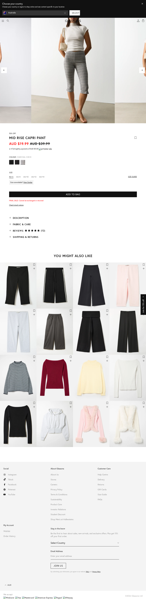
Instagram (12, 474)
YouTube (11, 494)
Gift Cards (102, 489)
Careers (54, 484)
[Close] (142, 3)
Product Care (56, 504)
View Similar (27, 182)
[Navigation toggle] (3, 21)
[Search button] (8, 21)
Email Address (57, 551)
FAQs (100, 499)
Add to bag (73, 194)
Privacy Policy (96, 572)
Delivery (101, 479)
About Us (55, 474)
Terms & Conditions (59, 494)
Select (75, 13)
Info (50, 149)
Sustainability (56, 499)
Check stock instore (16, 205)
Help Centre (103, 474)
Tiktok (10, 479)
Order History (9, 536)
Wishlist (6, 531)
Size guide (132, 177)
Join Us (58, 565)
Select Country (58, 542)
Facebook (12, 484)
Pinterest (11, 489)
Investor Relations (58, 509)
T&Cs (87, 572)
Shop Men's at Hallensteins (62, 519)
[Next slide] (142, 70)
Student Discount (58, 514)
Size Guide (102, 494)
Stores (53, 479)
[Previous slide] (4, 70)
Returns (101, 484)
